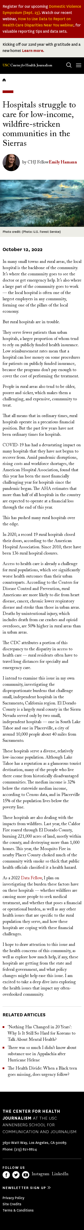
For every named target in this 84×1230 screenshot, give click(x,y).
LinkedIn (60, 1174)
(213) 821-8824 (25, 1149)
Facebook (6, 1174)
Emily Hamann (63, 162)
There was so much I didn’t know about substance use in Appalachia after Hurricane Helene (42, 1054)
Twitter (16, 1174)
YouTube (25, 1174)
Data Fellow (31, 878)
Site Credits (12, 1204)
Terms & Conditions (18, 1210)
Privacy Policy (13, 1198)
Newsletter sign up (24, 1188)
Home (4, 79)
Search (69, 65)
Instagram (40, 1174)
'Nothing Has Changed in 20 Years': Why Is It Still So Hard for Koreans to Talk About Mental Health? (41, 1033)
